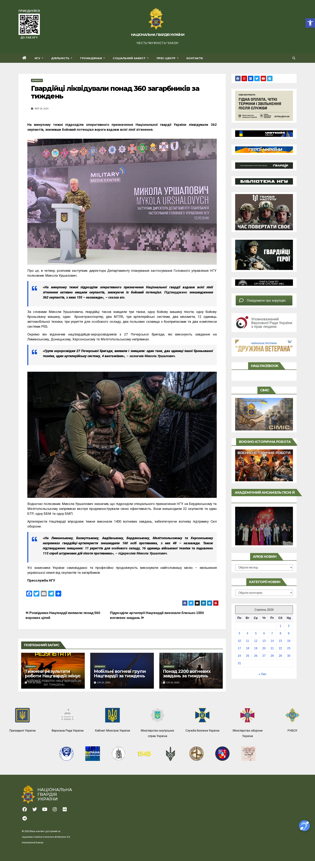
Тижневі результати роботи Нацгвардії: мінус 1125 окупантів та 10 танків (52, 678)
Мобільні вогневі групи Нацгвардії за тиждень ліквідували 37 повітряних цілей (120, 678)
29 (280, 655)
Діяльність (60, 58)
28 (272, 655)
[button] (310, 23)
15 (280, 640)
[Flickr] (250, 78)
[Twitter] (257, 78)
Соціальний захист (129, 58)
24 (239, 655)
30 (288, 655)
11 (247, 640)
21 (272, 648)
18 (247, 648)
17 (239, 648)
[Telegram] (270, 78)
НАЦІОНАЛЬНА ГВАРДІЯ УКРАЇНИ (157, 35)
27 (264, 655)
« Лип (262, 674)
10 (239, 640)
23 (288, 648)
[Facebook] (238, 78)
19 (255, 648)
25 (247, 655)
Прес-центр (166, 58)
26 (255, 655)
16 (288, 640)
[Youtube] (263, 78)
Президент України (22, 730)
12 (255, 640)
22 (280, 648)
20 (264, 648)
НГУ (38, 58)
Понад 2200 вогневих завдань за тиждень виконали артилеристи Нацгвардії (189, 678)
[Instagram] (244, 78)
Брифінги (37, 80)
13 (264, 640)
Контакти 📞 (196, 58)
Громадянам (91, 58)
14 (272, 640)
